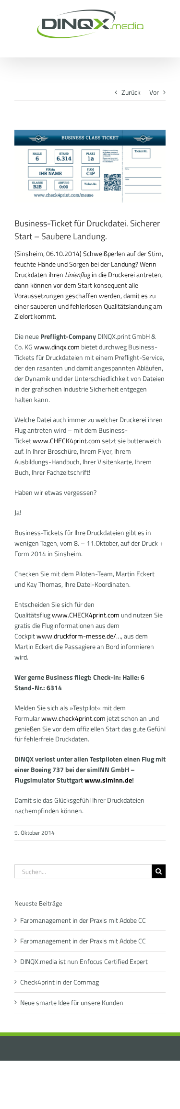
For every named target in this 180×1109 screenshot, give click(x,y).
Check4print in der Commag (59, 982)
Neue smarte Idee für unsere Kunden (71, 1002)
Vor (154, 92)
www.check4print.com (73, 718)
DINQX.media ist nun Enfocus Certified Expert (84, 961)
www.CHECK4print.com (66, 441)
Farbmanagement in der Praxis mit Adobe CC (83, 920)
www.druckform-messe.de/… (78, 636)
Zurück (131, 92)
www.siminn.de (108, 780)
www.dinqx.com (57, 347)
